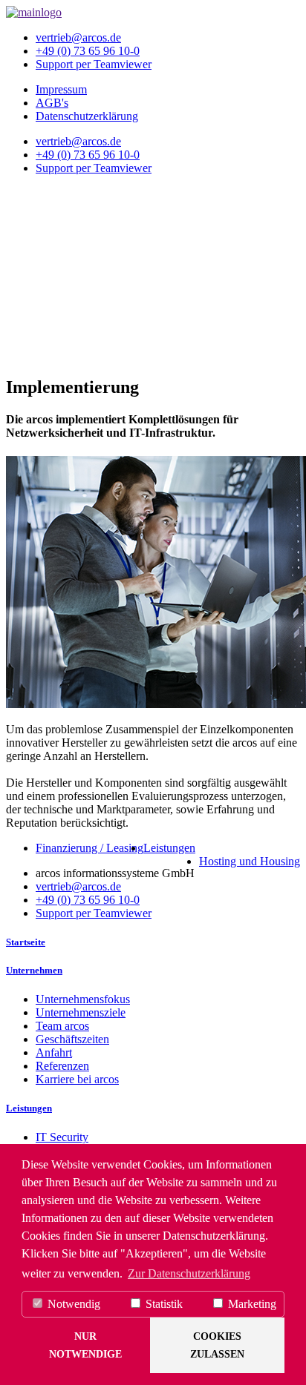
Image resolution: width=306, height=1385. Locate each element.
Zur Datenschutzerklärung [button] (189, 1273)
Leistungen (169, 848)
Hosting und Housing (249, 861)
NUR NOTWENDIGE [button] (85, 1345)
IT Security (62, 1137)
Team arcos (62, 1025)
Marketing (250, 1304)
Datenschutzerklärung (87, 116)
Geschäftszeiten (72, 1039)
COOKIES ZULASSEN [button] (217, 1345)
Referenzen (62, 1066)
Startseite (25, 942)
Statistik (163, 1304)
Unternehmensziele (81, 1012)
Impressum (61, 89)
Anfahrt (54, 1052)
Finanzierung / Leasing (89, 848)
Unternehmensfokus (83, 999)
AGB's (52, 102)
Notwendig (72, 1304)
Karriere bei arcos (77, 1079)
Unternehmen (34, 970)
